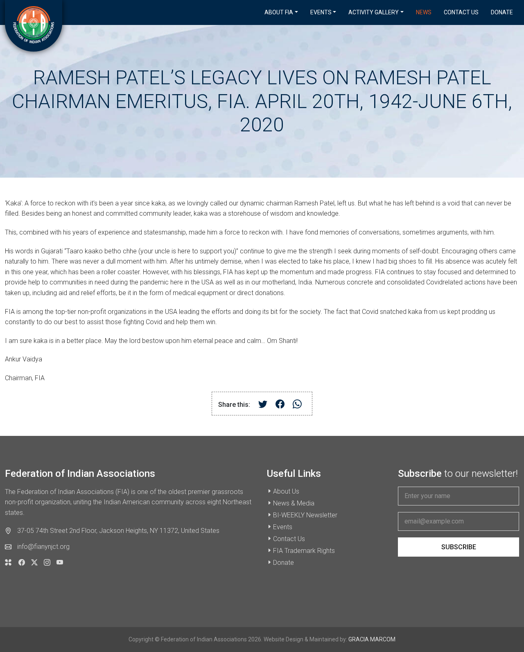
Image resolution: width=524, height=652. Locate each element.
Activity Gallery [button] (373, 12)
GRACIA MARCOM (371, 639)
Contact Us (461, 12)
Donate (502, 12)
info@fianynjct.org (43, 546)
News (423, 12)
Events (282, 527)
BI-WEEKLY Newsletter (305, 515)
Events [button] (321, 12)
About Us (286, 491)
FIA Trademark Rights (304, 551)
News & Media (293, 503)
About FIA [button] (278, 12)
